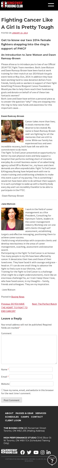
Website (5, 383)
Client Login (13, 420)
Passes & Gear (24, 413)
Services (40, 413)
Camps (25, 416)
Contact (37, 416)
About (9, 413)
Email (5, 376)
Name (5, 369)
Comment (6, 333)
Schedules (12, 416)
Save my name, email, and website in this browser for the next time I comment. (27, 392)
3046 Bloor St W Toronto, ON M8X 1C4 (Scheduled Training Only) (27, 440)
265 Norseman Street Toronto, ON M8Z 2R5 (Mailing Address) (25, 429)
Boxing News (17, 296)
